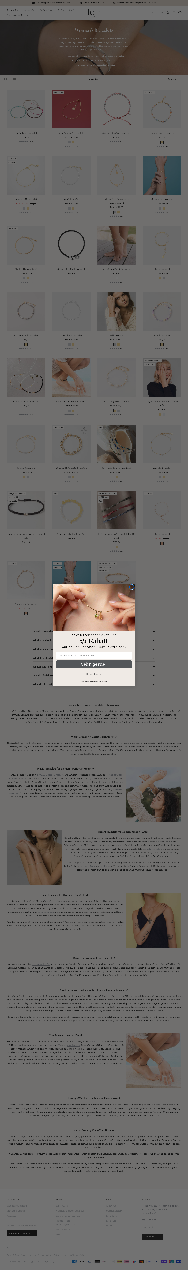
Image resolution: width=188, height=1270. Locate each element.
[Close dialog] (131, 587)
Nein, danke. (94, 674)
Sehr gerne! (94, 664)
